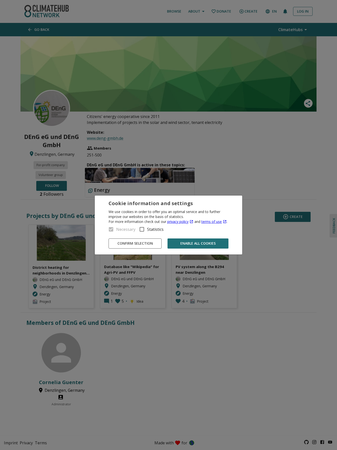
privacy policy (177, 221)
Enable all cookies (198, 243)
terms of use (211, 221)
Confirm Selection (135, 243)
